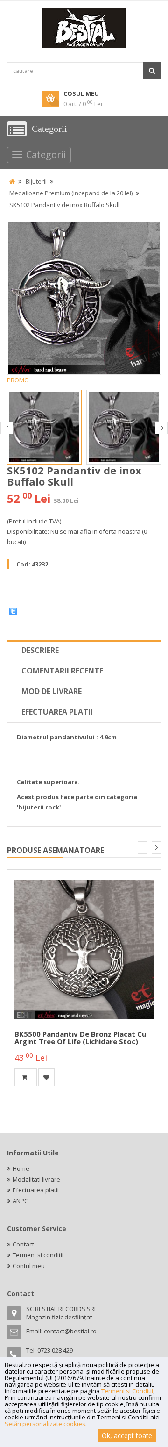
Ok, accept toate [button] (127, 1435)
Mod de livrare (51, 691)
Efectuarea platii (57, 712)
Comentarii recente (62, 671)
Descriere (40, 650)
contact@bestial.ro (70, 1331)
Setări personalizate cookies (45, 1423)
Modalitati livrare (36, 1179)
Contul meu (29, 1265)
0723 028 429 (55, 1350)
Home (21, 1168)
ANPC (20, 1200)
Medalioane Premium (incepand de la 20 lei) (71, 193)
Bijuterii (36, 181)
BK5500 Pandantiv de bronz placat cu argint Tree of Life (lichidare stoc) (80, 1037)
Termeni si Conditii (127, 1391)
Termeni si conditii (38, 1255)
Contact (23, 1244)
